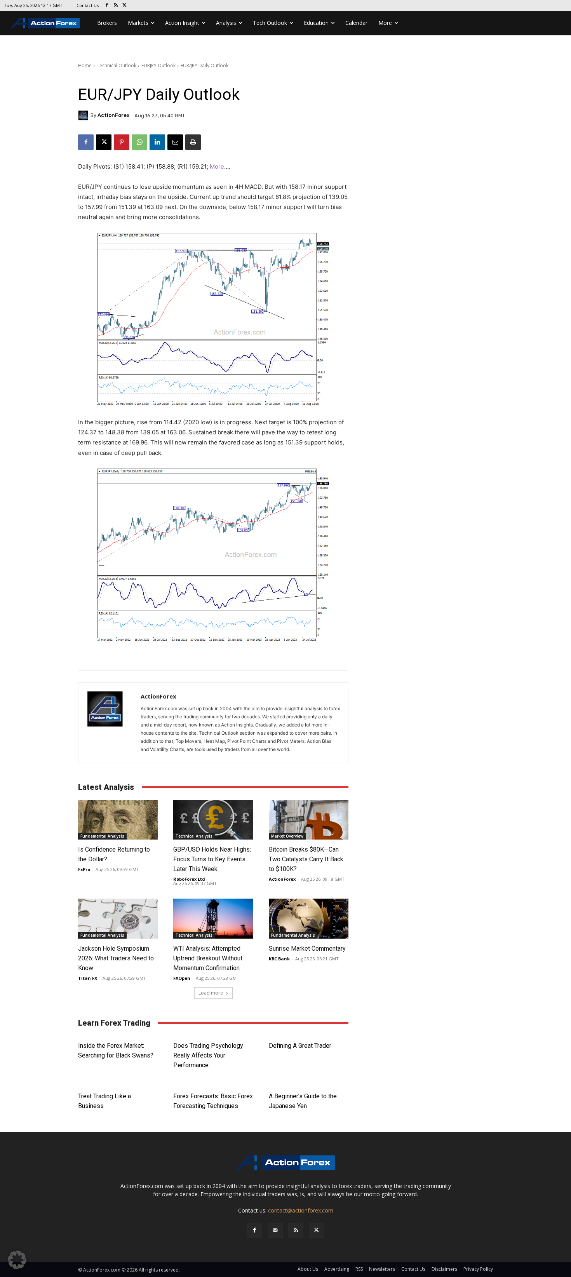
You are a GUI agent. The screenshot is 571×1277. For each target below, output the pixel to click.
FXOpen (181, 978)
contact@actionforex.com (300, 1210)
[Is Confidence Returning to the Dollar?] (118, 820)
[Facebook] (107, 5)
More (217, 166)
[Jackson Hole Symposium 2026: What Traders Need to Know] (118, 919)
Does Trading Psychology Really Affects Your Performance (208, 1055)
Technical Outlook (116, 65)
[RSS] (115, 5)
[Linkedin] (157, 142)
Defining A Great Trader (300, 1045)
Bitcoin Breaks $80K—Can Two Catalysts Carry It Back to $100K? (306, 859)
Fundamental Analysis (102, 836)
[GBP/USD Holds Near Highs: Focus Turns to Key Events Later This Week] (213, 820)
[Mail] (275, 1230)
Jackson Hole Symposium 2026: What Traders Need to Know (116, 958)
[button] (17, 1260)
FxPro (84, 869)
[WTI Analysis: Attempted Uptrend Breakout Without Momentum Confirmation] (213, 919)
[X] (124, 5)
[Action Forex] (45, 23)
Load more (210, 993)
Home (85, 65)
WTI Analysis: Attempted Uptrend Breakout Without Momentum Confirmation (207, 958)
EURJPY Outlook (158, 65)
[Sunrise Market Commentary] (308, 919)
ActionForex (113, 115)
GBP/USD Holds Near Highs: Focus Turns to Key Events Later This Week (212, 859)
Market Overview (287, 836)
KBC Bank (279, 959)
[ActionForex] (84, 115)
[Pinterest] (121, 142)
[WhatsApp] (139, 142)
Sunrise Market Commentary (307, 948)
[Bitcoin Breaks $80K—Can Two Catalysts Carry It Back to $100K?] (308, 820)
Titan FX (87, 978)
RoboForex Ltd (189, 879)
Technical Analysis (194, 836)
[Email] (175, 142)
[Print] (193, 142)
